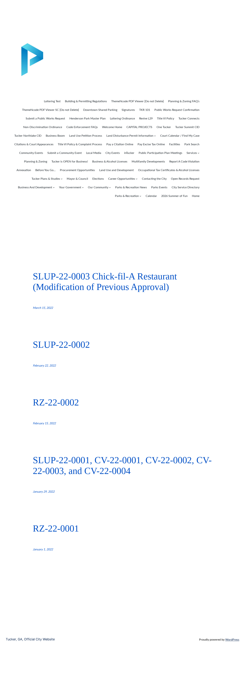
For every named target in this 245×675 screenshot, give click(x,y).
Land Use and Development (116, 170)
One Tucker (164, 127)
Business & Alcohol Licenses (109, 161)
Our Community (98, 187)
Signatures (128, 109)
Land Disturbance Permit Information (129, 135)
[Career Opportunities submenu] (137, 179)
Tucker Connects (188, 118)
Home (195, 195)
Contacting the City (154, 178)
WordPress (232, 639)
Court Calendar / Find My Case (179, 135)
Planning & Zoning (35, 161)
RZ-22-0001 (56, 528)
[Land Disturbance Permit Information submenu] (155, 136)
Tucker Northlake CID (27, 135)
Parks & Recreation (127, 195)
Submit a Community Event (64, 152)
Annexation (24, 170)
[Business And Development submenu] (54, 187)
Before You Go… (45, 170)
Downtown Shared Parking (100, 109)
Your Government (70, 187)
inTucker (129, 152)
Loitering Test (52, 101)
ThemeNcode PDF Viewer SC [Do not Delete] (50, 109)
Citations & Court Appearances (33, 144)
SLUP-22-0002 (61, 344)
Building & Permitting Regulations (86, 101)
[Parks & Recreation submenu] (140, 196)
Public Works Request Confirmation (176, 109)
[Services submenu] (198, 153)
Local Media (93, 152)
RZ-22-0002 (56, 402)
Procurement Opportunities (77, 170)
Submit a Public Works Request (45, 118)
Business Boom (55, 135)
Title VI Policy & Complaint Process (80, 144)
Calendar (151, 195)
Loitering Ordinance (122, 118)
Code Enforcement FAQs (82, 127)
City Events (112, 152)
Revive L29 (146, 118)
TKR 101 (144, 109)
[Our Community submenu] (110, 187)
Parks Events (159, 187)
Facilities (174, 144)
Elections (98, 178)
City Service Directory (185, 187)
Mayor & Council (77, 178)
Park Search (191, 144)
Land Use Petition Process (85, 135)
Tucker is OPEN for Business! (69, 161)
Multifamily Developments (148, 161)
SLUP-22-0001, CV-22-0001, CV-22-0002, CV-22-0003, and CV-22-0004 (122, 465)
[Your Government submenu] (83, 187)
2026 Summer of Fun (174, 195)
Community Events (31, 152)
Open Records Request (185, 178)
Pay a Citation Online (119, 144)
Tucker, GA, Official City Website (30, 639)
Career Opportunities (121, 178)
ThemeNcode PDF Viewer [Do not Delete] (137, 101)
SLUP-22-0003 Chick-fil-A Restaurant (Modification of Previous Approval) (105, 281)
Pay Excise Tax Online (151, 144)
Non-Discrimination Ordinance (42, 127)
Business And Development (35, 187)
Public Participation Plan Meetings (160, 152)
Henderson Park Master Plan (87, 118)
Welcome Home (112, 127)
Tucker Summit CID (187, 127)
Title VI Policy (165, 118)
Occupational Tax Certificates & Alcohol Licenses (168, 170)
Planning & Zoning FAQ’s (183, 101)
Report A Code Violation (184, 161)
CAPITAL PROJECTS (139, 127)
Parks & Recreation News (131, 187)
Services (192, 152)
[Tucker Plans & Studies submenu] (62, 179)
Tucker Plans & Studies (46, 178)
